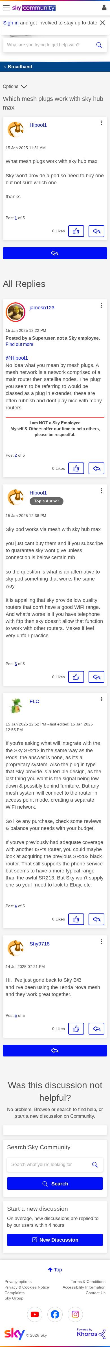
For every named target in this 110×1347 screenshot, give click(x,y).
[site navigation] (6, 8)
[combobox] (50, 45)
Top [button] (58, 1270)
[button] (101, 123)
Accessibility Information (84, 1287)
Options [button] (10, 86)
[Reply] (96, 231)
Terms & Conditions (88, 1281)
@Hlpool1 (17, 358)
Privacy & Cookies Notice (27, 1287)
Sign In (103, 9)
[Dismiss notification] (102, 23)
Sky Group (14, 1298)
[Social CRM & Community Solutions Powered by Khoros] (91, 1333)
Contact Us (95, 1293)
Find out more (19, 344)
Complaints (15, 1293)
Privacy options (18, 1281)
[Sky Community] (35, 8)
